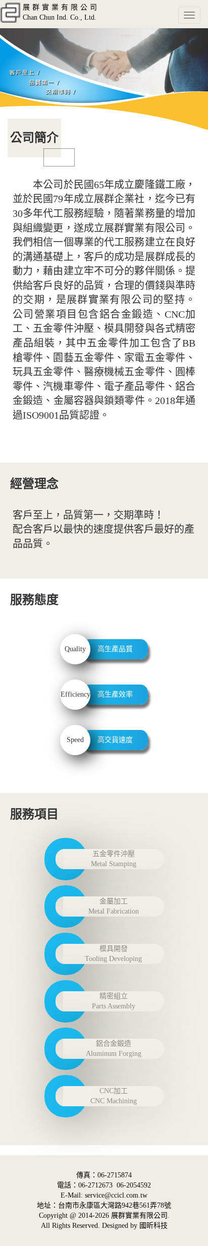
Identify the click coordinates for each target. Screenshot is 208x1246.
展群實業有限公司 (139, 1215)
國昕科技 (153, 1225)
